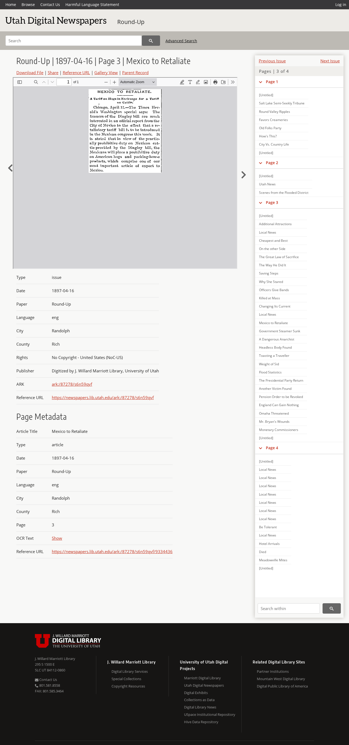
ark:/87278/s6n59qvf (72, 384)
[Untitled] (266, 95)
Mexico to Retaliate (273, 323)
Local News (267, 232)
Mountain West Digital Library (281, 678)
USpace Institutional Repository (209, 714)
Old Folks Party (270, 128)
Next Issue (330, 61)
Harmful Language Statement (92, 4)
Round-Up (131, 22)
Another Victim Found (275, 388)
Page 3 (272, 202)
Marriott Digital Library (202, 677)
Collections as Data (199, 699)
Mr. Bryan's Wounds (274, 421)
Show (57, 538)
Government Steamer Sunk (279, 331)
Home (10, 4)
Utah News (267, 184)
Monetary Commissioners (278, 429)
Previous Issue (272, 61)
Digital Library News (200, 707)
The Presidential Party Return (281, 380)
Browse (28, 4)
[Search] (151, 40)
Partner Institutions (273, 671)
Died (262, 552)
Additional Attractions (275, 224)
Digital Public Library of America (282, 686)
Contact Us (50, 4)
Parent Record (135, 72)
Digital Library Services (130, 671)
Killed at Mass (269, 298)
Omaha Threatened (274, 413)
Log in (340, 4)
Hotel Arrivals (269, 543)
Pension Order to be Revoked (281, 396)
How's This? (268, 136)
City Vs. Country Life (274, 144)
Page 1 (272, 81)
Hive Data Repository (201, 721)
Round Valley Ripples (274, 111)
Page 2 (272, 162)
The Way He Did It (272, 265)
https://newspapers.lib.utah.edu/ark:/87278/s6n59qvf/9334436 (112, 551)
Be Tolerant (268, 527)
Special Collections (126, 678)
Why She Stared (271, 281)
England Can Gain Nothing (279, 405)
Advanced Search (181, 40)
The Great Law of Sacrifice (279, 257)
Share (53, 72)
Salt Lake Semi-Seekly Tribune (282, 103)
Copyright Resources (128, 686)
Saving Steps (268, 273)
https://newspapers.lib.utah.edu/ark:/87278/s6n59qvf (103, 397)
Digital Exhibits (196, 692)
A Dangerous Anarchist (276, 339)
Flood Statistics (270, 372)
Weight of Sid (269, 364)
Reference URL (76, 72)
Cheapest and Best (273, 240)
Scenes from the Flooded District (283, 192)
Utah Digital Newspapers (204, 685)
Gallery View (106, 72)
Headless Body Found (275, 347)
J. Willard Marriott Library (55, 658)
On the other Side (272, 248)
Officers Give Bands (274, 290)
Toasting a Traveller (274, 355)
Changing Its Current (274, 306)
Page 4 (272, 447)
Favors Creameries (273, 119)
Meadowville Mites (273, 560)
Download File (29, 72)
